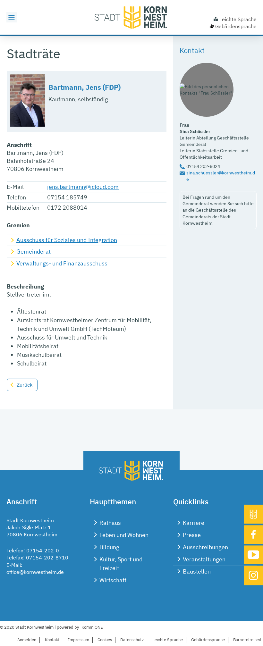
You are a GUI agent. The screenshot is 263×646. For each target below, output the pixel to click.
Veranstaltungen (204, 559)
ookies (105, 639)
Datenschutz (132, 639)
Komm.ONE (92, 627)
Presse (192, 535)
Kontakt (52, 639)
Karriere (193, 522)
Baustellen (197, 571)
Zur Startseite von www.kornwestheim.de (131, 17)
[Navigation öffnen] (11, 17)
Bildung (109, 547)
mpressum (78, 639)
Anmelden (26, 639)
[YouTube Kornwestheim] (253, 555)
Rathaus (110, 522)
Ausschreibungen (205, 547)
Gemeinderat (33, 251)
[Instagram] (253, 575)
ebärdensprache (208, 639)
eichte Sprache (167, 639)
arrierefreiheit (247, 639)
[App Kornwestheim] (253, 514)
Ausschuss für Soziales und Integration (66, 240)
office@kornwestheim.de (35, 572)
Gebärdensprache (236, 26)
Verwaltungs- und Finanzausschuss (61, 263)
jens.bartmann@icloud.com (83, 186)
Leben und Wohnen (123, 535)
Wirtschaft (112, 580)
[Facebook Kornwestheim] (253, 534)
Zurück (24, 385)
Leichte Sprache (238, 19)
